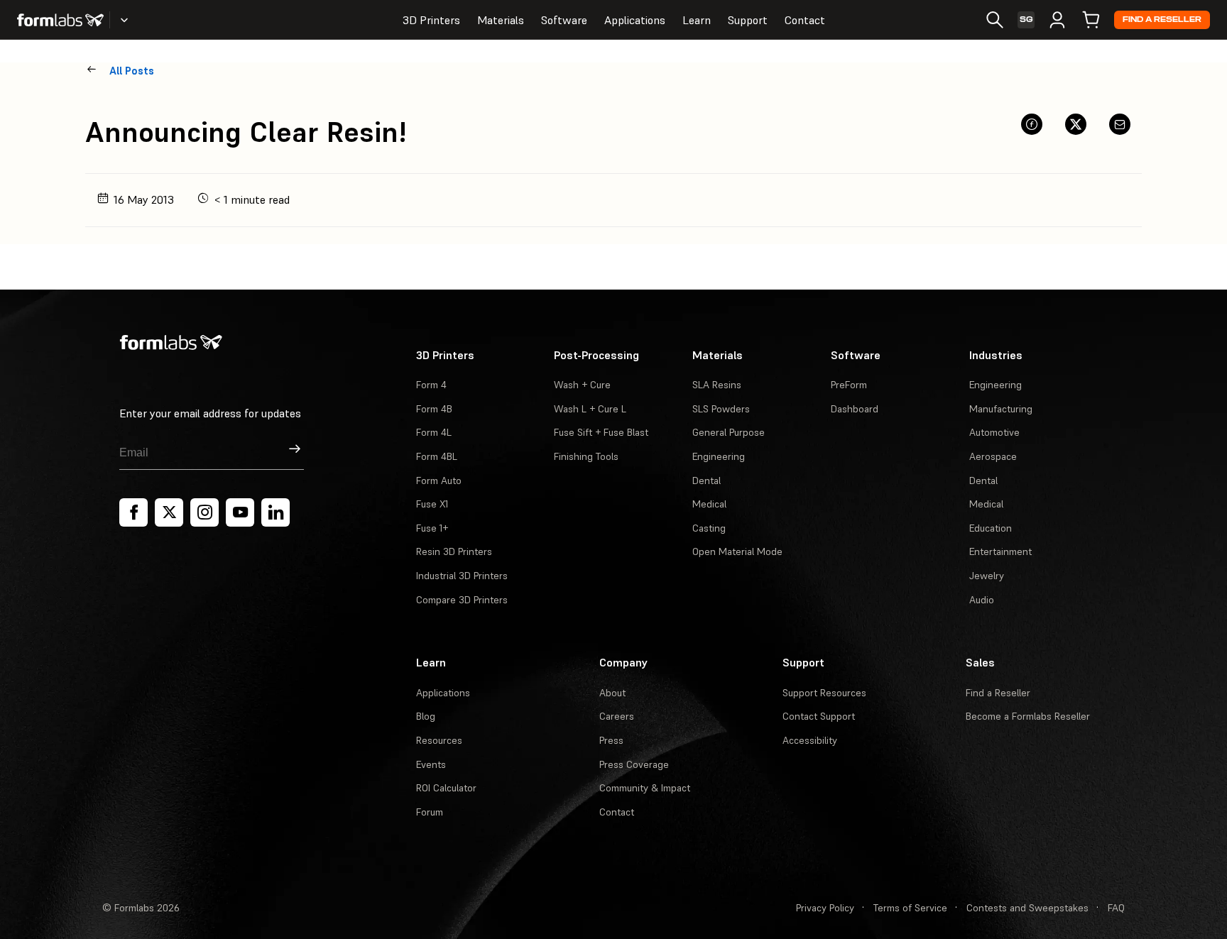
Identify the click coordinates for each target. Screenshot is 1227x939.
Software (564, 20)
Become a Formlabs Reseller (1028, 716)
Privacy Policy (825, 907)
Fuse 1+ (432, 528)
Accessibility (809, 740)
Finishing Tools (586, 456)
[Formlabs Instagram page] (204, 512)
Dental (706, 480)
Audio (981, 599)
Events (431, 764)
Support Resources (824, 692)
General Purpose (728, 432)
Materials (500, 20)
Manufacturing (1000, 408)
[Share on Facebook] (1031, 124)
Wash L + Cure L (590, 408)
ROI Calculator (446, 787)
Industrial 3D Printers (462, 575)
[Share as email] (1119, 124)
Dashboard (854, 408)
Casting (709, 528)
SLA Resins (716, 384)
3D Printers (431, 20)
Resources (439, 740)
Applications (634, 20)
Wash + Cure (582, 384)
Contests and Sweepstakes (1027, 907)
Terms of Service (910, 907)
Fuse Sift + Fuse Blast (601, 432)
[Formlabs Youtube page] (240, 512)
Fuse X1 (432, 504)
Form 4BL (436, 456)
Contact (805, 20)
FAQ (1116, 907)
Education (990, 528)
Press (611, 740)
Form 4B (434, 408)
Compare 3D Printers (462, 599)
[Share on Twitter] (1075, 124)
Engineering (718, 456)
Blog (425, 716)
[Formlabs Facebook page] (133, 512)
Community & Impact (644, 787)
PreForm (849, 384)
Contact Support (818, 716)
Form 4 (431, 384)
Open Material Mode (737, 551)
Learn (696, 20)
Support (748, 20)
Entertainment (1000, 551)
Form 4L (434, 432)
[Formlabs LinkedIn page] (275, 512)
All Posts (131, 70)
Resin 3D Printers (454, 551)
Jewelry (986, 575)
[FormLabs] (60, 19)
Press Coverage (634, 764)
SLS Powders (721, 408)
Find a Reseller (1162, 19)
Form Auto (439, 480)
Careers (616, 716)
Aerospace (993, 456)
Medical (709, 504)
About (612, 692)
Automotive (994, 432)
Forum (429, 812)
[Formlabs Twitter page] (169, 512)
